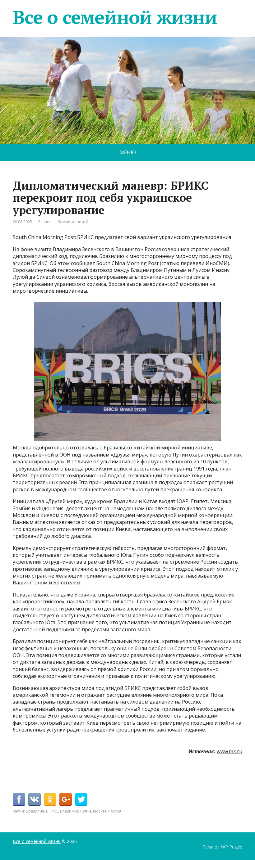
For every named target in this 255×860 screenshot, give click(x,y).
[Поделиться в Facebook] (19, 799)
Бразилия (35, 811)
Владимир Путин (75, 811)
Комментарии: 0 (73, 221)
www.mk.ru (229, 751)
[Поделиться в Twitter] (81, 799)
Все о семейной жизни (115, 17)
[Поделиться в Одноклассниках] (50, 799)
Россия (114, 811)
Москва (99, 811)
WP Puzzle (231, 847)
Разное (45, 221)
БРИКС (52, 811)
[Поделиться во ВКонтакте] (34, 799)
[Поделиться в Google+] (65, 799)
